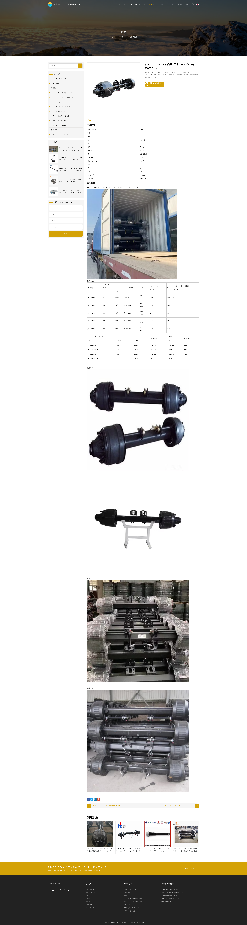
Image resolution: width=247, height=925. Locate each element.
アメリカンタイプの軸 (59, 79)
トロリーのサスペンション (60, 116)
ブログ (171, 4)
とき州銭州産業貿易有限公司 (170, 896)
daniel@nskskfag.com (137, 922)
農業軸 (53, 88)
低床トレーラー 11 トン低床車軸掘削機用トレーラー (110, 806)
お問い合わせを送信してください (154, 84)
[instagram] (64, 890)
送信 (65, 234)
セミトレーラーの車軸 (59, 125)
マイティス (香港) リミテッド (170, 898)
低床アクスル (55, 130)
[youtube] (60, 890)
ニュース (161, 4)
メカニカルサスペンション (60, 106)
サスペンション (56, 102)
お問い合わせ (183, 4)
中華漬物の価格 (166, 902)
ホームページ (122, 4)
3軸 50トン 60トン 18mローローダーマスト (178, 806)
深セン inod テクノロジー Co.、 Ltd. (172, 892)
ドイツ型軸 (129, 37)
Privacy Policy (90, 911)
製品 (150, 4)
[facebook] (49, 890)
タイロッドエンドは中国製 (169, 889)
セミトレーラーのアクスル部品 (62, 97)
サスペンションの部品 (59, 120)
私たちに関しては (138, 4)
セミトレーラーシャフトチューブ (62, 134)
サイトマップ (90, 908)
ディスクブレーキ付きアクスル (62, 93)
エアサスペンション (58, 111)
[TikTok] (68, 890)
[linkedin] (53, 890)
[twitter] (56, 890)
